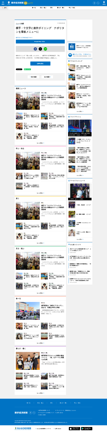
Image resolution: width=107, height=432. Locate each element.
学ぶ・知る (72, 7)
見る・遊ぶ (43, 7)
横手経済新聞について (44, 410)
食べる (34, 7)
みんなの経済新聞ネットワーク (23, 428)
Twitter (98, 3)
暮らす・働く (61, 7)
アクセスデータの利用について (46, 412)
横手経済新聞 (15, 3)
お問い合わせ (60, 412)
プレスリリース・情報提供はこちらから (66, 410)
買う (51, 7)
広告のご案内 (42, 414)
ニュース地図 (20, 23)
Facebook (94, 3)
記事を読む (40, 63)
